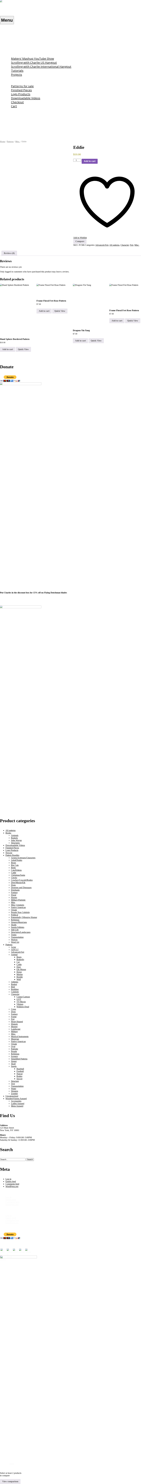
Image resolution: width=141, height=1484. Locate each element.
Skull (13, 1064)
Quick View (23, 349)
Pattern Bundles (12, 855)
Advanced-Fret (101, 245)
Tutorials (17, 70)
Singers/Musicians (19, 922)
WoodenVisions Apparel (16, 1098)
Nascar (20, 1074)
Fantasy (14, 892)
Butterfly (20, 959)
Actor (13, 947)
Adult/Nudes (16, 860)
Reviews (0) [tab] (9, 253)
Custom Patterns (21, 45)
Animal (14, 954)
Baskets (14, 838)
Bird (13, 987)
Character (124, 245)
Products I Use (19, 111)
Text (13, 1083)
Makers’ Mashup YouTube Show (32, 58)
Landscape (15, 1029)
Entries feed (11, 1181)
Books (8, 833)
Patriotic (14, 1049)
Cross (13, 1009)
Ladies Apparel (17, 1103)
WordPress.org (12, 1186)
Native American (18, 907)
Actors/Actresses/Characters (23, 858)
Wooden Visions (15, 7)
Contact (13, 126)
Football (20, 1071)
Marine (20, 974)
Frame (14, 1016)
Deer (19, 967)
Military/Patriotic (18, 900)
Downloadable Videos (25, 98)
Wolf (19, 979)
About (11, 37)
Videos (12, 52)
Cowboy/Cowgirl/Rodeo (22, 880)
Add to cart (89, 161)
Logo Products (20, 94)
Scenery (14, 1056)
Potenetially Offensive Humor (24, 917)
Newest (9, 853)
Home (11, 30)
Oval (13, 1046)
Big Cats (15, 865)
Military (14, 1031)
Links (11, 119)
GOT (19, 999)
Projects (16, 74)
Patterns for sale (22, 86)
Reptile (20, 977)
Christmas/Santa (18, 875)
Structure (15, 1081)
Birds (13, 867)
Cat (18, 962)
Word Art (15, 942)
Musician (15, 1039)
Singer (14, 1061)
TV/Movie (21, 1002)
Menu (7, 20)
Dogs (13, 885)
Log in (8, 1179)
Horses (14, 897)
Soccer (19, 1079)
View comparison (10, 1481)
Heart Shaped (17, 1021)
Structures (15, 843)
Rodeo (19, 1076)
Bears (13, 863)
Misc (13, 902)
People (14, 1051)
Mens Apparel (17, 1106)
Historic (14, 1024)
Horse (19, 972)
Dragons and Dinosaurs (21, 887)
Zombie (14, 1093)
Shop (10, 80)
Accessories (16, 1101)
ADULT (15, 949)
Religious (15, 920)
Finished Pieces (21, 90)
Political (14, 915)
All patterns (114, 245)
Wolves (14, 939)
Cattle (13, 872)
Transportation (17, 937)
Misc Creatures (17, 905)
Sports (14, 1066)
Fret (131, 245)
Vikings (20, 1004)
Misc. (17, 141)
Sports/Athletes (17, 927)
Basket (14, 984)
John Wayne (16, 840)
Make (11, 1463)
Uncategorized (12, 1096)
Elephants (15, 890)
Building (15, 989)
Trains (13, 935)
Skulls (13, 925)
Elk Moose (21, 969)
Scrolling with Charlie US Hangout (34, 62)
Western (14, 1091)
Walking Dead (23, 1007)
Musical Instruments (20, 1036)
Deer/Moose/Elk (18, 882)
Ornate (14, 910)
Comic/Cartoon (23, 997)
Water (13, 1088)
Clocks (14, 877)
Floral (13, 895)
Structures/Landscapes (20, 932)
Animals (14, 835)
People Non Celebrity (20, 912)
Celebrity (15, 992)
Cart (14, 106)
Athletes (14, 982)
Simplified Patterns (19, 1059)
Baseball (20, 1069)
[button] (30, 1159)
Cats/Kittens (16, 870)
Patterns (10, 141)
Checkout (17, 102)
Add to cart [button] (7, 349)
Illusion (14, 1026)
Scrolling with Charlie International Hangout (41, 66)
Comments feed (12, 1184)
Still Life (15, 930)
